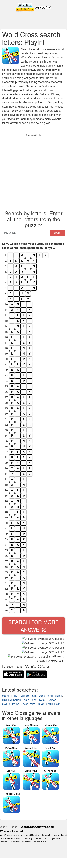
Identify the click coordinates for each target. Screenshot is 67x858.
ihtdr (33, 696)
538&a (41, 704)
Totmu (42, 700)
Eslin (57, 704)
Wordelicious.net (11, 831)
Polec (15, 704)
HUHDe (7, 700)
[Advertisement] (33, 171)
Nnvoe (24, 704)
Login (25, 700)
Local (34, 700)
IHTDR (15, 696)
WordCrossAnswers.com (38, 827)
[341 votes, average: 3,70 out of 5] (43, 639)
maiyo (5, 696)
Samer (51, 700)
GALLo (6, 704)
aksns (58, 696)
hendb (17, 700)
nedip (49, 704)
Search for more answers (33, 625)
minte (50, 696)
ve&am (25, 696)
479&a (41, 696)
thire (32, 704)
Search (57, 232)
